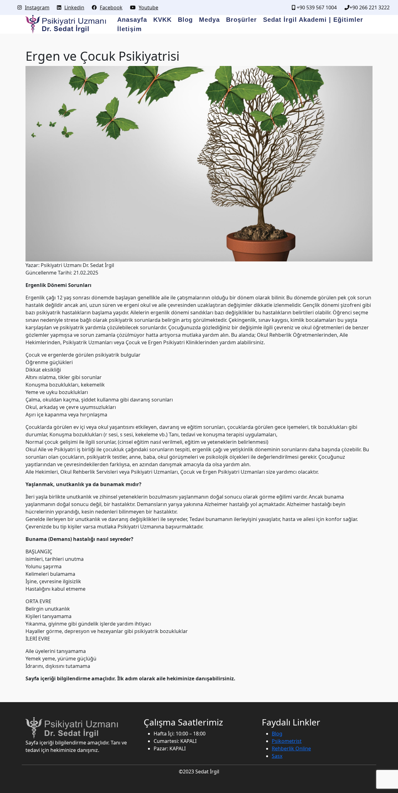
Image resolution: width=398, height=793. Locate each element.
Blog (185, 19)
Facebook (111, 7)
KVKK (162, 19)
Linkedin (74, 7)
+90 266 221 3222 (369, 7)
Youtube (148, 7)
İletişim (129, 29)
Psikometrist (287, 741)
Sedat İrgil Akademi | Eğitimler (313, 19)
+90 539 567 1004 (316, 7)
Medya (209, 19)
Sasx (277, 756)
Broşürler (241, 19)
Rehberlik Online (291, 748)
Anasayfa (132, 19)
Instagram (37, 7)
